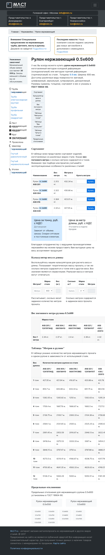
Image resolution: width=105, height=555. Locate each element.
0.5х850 (79, 515)
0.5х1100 (79, 519)
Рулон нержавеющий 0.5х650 (81, 503)
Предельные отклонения (38, 140)
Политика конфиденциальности (26, 548)
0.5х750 (51, 515)
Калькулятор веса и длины (38, 98)
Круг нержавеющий (19, 134)
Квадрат (16, 130)
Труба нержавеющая (19, 89)
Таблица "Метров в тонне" (38, 115)
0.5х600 (65, 511)
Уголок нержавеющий (19, 169)
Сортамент (38, 92)
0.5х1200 (38, 522)
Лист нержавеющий (19, 123)
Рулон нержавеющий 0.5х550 (46, 503)
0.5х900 (38, 519)
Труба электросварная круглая (19, 99)
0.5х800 (65, 515)
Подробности (39, 48)
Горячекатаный (18, 149)
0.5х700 (38, 515)
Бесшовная (16, 92)
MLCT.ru (14, 531)
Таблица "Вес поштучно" (38, 124)
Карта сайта (59, 543)
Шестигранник (19, 138)
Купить (91, 181)
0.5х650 (79, 511)
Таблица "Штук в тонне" (38, 132)
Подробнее (62, 51)
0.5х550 (51, 511)
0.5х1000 (65, 519)
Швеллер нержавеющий (19, 146)
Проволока (17, 142)
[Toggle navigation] (95, 5)
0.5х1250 (51, 522)
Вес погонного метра (38, 107)
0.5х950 (51, 519)
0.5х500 (38, 511)
